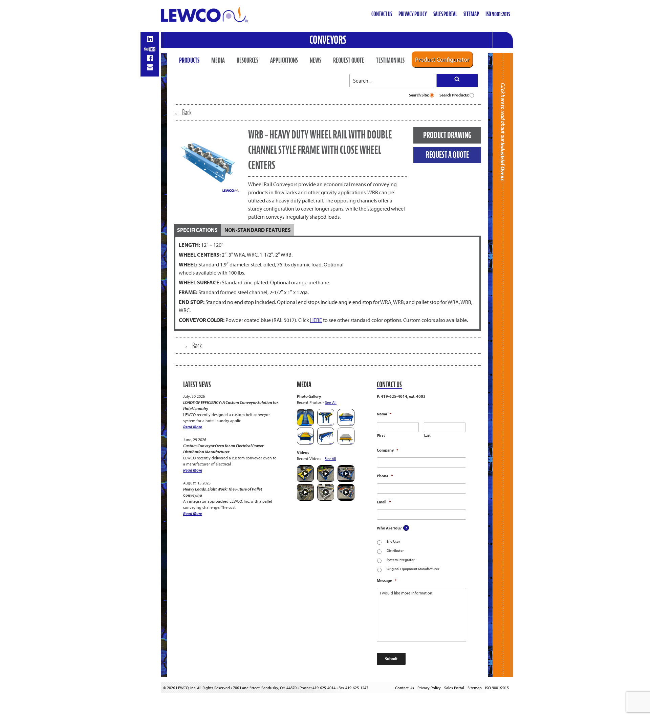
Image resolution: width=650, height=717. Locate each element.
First (381, 435)
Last (427, 435)
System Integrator (401, 559)
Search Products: (454, 94)
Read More (192, 426)
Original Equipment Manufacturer (413, 568)
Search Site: (419, 94)
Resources (247, 60)
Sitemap (471, 14)
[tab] (197, 230)
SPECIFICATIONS (197, 229)
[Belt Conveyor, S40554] (325, 424)
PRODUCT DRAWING (447, 135)
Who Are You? (389, 527)
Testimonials (390, 60)
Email (384, 501)
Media (218, 60)
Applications (284, 60)
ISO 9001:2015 (497, 14)
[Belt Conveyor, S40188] (325, 443)
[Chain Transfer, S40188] (346, 424)
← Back (183, 112)
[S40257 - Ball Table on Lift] (346, 443)
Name (384, 413)
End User (393, 541)
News (315, 60)
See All (331, 402)
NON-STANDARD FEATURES (257, 229)
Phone (385, 475)
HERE (316, 320)
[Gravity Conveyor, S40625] (305, 424)
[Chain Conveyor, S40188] (305, 443)
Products (189, 60)
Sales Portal (445, 14)
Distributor (395, 550)
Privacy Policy (412, 14)
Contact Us (381, 14)
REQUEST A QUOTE (447, 154)
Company (387, 450)
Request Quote (348, 60)
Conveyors (327, 39)
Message (386, 580)
